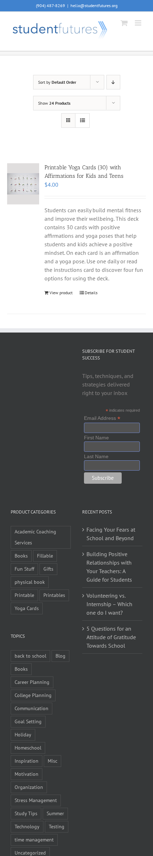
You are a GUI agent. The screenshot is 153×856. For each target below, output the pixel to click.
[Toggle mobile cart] (124, 23)
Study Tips (26, 813)
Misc (52, 760)
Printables (54, 595)
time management (34, 839)
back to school (30, 655)
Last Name (96, 456)
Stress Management (36, 800)
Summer (55, 813)
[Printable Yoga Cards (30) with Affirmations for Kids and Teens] (23, 183)
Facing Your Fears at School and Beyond (110, 534)
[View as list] (82, 120)
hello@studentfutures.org (93, 5)
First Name (96, 437)
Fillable (45, 555)
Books (21, 555)
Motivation (26, 773)
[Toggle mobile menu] (138, 23)
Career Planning (32, 682)
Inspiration (26, 760)
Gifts (48, 568)
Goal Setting (28, 721)
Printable (24, 595)
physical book (30, 581)
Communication (31, 708)
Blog (60, 655)
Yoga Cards (27, 608)
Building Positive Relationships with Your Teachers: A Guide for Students (109, 566)
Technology (27, 826)
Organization (29, 787)
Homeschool (28, 747)
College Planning (33, 695)
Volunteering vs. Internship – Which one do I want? (109, 604)
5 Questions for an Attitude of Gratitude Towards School (111, 637)
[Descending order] (113, 82)
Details (91, 292)
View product (61, 292)
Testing (56, 826)
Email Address (102, 418)
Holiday (23, 734)
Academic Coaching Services (35, 537)
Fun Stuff (24, 568)
